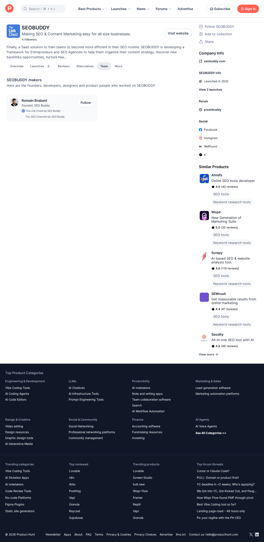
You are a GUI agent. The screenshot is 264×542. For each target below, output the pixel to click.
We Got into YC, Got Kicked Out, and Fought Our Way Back (227, 491)
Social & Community (83, 419)
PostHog (75, 491)
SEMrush (218, 294)
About (78, 534)
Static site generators (19, 511)
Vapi (72, 497)
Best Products (89, 9)
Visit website (178, 33)
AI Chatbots (77, 388)
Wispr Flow (140, 491)
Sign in (250, 9)
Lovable (74, 471)
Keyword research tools (232, 202)
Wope (216, 212)
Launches (119, 9)
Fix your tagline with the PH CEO (219, 517)
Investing (138, 438)
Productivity (141, 381)
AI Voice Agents (206, 426)
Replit (137, 504)
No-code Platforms (18, 497)
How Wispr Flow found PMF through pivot (225, 497)
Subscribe (222, 9)
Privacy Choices (145, 534)
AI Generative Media (19, 444)
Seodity (217, 334)
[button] (118, 66)
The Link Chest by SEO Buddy (43, 110)
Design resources (17, 432)
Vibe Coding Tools (17, 388)
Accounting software (146, 426)
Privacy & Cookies (118, 534)
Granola (74, 504)
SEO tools (221, 194)
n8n (71, 477)
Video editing (14, 426)
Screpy (216, 253)
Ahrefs (216, 175)
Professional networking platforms (92, 432)
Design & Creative (17, 419)
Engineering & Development (25, 381)
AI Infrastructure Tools (84, 393)
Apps (67, 534)
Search (137, 405)
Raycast (74, 511)
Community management (86, 438)
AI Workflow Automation (148, 411)
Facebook (210, 129)
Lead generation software (213, 388)
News (141, 9)
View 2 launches (210, 89)
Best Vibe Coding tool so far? (216, 504)
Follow (86, 102)
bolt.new (139, 484)
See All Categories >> (211, 433)
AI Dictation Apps (17, 477)
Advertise (185, 9)
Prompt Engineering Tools (86, 399)
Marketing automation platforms (217, 393)
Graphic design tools (19, 438)
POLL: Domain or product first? (218, 477)
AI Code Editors (15, 399)
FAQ (88, 534)
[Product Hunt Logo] (9, 8)
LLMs (72, 381)
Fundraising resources (147, 432)
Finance (137, 419)
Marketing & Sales (208, 381)
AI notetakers (141, 388)
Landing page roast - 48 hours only (221, 511)
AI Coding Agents (17, 393)
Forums (162, 9)
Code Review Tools (18, 491)
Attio (72, 484)
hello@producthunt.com (222, 534)
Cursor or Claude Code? (213, 471)
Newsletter (53, 534)
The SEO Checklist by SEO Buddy (45, 116)
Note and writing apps (147, 393)
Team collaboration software (151, 399)
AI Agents (202, 419)
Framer (138, 497)
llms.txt (181, 534)
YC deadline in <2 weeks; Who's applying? (225, 484)
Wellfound (210, 146)
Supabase (76, 517)
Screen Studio (142, 477)
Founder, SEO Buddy (36, 105)
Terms (99, 534)
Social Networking (81, 426)
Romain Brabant (34, 100)
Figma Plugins (14, 504)
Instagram (211, 138)
